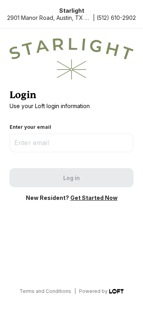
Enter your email (30, 127)
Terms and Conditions (45, 291)
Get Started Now (94, 197)
